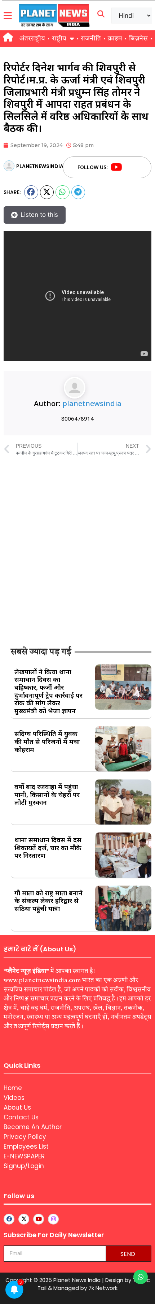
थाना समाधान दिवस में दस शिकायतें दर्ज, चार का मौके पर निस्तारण (47, 847)
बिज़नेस (138, 38)
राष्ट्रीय (59, 38)
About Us (17, 1107)
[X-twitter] (23, 1219)
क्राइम (115, 38)
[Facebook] (130, 167)
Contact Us (21, 1117)
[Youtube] (116, 167)
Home (13, 1088)
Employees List (26, 1146)
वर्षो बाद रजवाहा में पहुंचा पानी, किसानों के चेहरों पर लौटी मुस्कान (47, 794)
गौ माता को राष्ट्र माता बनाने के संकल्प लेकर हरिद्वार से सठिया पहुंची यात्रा (48, 900)
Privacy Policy (25, 1136)
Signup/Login (24, 1166)
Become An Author (33, 1127)
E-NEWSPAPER (24, 1156)
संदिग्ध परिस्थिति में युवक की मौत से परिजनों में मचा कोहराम (47, 741)
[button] (31, 192)
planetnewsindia (91, 403)
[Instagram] (53, 1219)
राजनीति (91, 38)
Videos (14, 1097)
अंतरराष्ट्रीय (32, 38)
